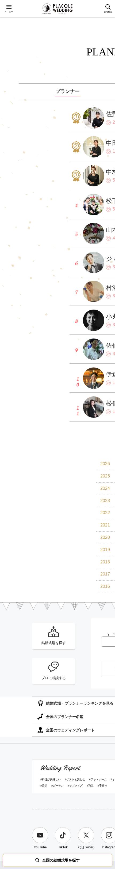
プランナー (68, 91)
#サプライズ (75, 785)
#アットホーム (98, 779)
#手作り (102, 785)
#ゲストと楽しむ (75, 779)
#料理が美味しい (50, 779)
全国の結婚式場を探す (61, 860)
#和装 (90, 785)
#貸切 (43, 785)
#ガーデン (57, 785)
